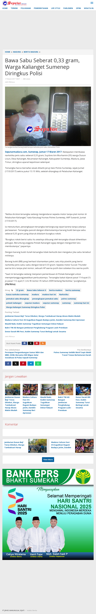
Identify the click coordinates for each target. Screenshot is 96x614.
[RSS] (43, 343)
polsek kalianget (14, 303)
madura (35, 294)
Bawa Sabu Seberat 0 (36, 290)
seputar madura (32, 303)
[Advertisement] (48, 29)
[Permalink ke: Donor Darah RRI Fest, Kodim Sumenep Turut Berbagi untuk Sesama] (83, 389)
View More (48, 459)
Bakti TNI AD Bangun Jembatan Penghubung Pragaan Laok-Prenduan (36, 327)
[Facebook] (24, 343)
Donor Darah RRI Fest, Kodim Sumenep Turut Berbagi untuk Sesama (35, 331)
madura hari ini (49, 294)
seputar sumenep (51, 303)
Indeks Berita (32, 610)
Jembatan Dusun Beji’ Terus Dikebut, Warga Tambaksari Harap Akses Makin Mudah (42, 316)
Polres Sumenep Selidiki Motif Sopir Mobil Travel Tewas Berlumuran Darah (72, 352)
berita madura (55, 290)
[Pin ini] (23, 363)
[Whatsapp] (38, 363)
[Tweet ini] (15, 363)
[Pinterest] (37, 343)
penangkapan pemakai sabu (45, 299)
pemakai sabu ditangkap (17, 299)
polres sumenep (68, 299)
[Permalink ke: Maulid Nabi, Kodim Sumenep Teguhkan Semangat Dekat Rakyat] (48, 389)
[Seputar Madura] (14, 3)
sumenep (66, 303)
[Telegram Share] (31, 363)
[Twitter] (30, 343)
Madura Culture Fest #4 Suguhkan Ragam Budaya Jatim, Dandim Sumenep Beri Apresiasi (45, 320)
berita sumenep (73, 290)
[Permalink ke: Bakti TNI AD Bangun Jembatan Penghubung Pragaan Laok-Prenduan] (65, 389)
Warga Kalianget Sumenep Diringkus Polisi (25, 307)
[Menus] (92, 2)
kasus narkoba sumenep (17, 294)
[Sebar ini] (8, 363)
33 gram (20, 290)
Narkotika (63, 294)
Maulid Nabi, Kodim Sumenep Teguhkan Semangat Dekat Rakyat (34, 324)
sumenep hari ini (81, 303)
